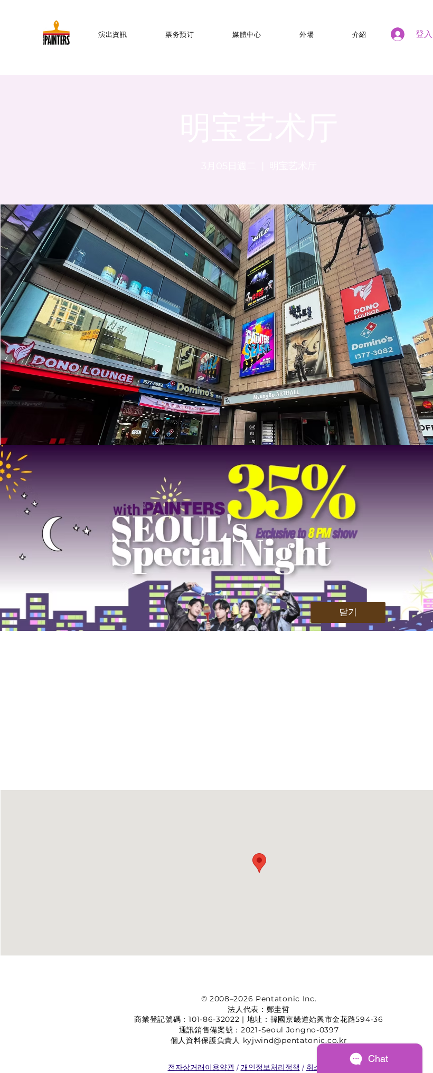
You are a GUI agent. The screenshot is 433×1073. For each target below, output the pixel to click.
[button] (347, 612)
